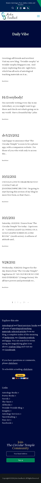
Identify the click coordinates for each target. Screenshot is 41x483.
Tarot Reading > (9, 417)
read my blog (15, 346)
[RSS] (28, 8)
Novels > (6, 399)
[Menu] (37, 16)
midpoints (9, 337)
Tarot (20, 325)
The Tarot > (7, 402)
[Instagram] (21, 8)
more (8, 340)
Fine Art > (6, 420)
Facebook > (7, 423)
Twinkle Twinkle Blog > (13, 408)
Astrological (7, 325)
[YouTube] (24, 8)
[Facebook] (17, 8)
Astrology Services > (11, 414)
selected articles (18, 331)
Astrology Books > (10, 392)
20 (24, 302)
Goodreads (10, 350)
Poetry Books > (9, 395)
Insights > (6, 411)
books (34, 325)
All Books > (7, 405)
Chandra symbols (26, 337)
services (27, 325)
